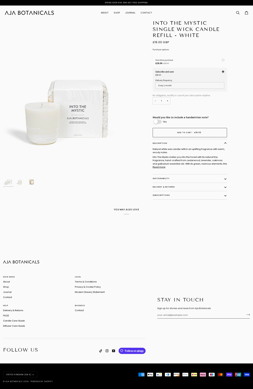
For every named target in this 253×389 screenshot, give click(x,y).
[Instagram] (107, 350)
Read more (159, 167)
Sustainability (161, 178)
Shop (6, 286)
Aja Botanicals (14, 381)
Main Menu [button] (9, 277)
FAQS (6, 315)
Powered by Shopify (41, 381)
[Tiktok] (100, 350)
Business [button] (80, 305)
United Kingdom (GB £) (18, 374)
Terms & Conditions (86, 281)
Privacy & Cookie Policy (88, 286)
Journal (7, 292)
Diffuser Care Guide (14, 325)
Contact (7, 297)
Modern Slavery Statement (90, 292)
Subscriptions (161, 195)
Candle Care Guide (14, 320)
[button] (104, 13)
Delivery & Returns (164, 187)
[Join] (247, 315)
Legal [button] (78, 277)
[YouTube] (113, 350)
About (6, 281)
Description (160, 143)
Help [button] (5, 305)
